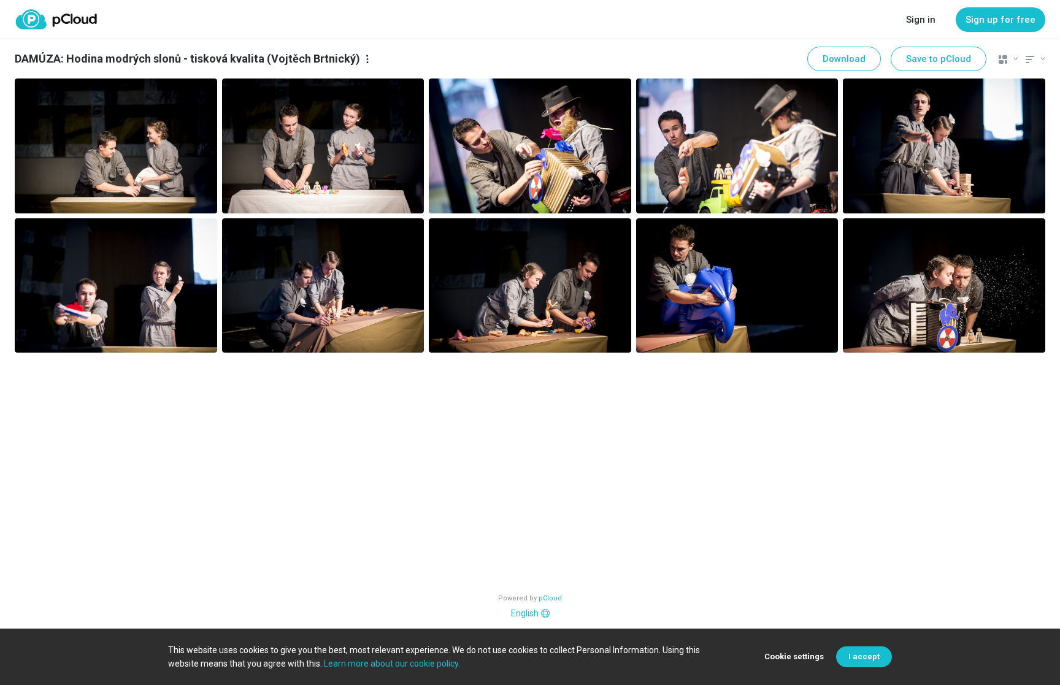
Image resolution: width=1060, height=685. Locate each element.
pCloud (550, 598)
